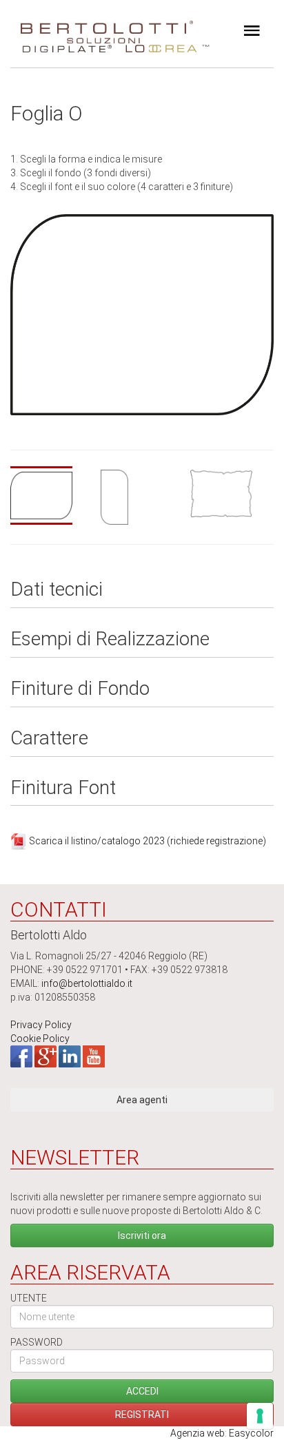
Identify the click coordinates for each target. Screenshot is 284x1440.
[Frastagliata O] (232, 493)
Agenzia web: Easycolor (222, 1433)
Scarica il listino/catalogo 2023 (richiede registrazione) (147, 840)
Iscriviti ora (142, 1235)
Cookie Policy (40, 1038)
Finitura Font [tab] (63, 788)
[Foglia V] (142, 497)
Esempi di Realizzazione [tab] (110, 639)
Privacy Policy (41, 1024)
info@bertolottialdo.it (86, 983)
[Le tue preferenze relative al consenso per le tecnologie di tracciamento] (260, 1416)
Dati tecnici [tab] (56, 590)
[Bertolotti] (106, 27)
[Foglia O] (142, 314)
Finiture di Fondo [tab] (80, 689)
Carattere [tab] (49, 738)
